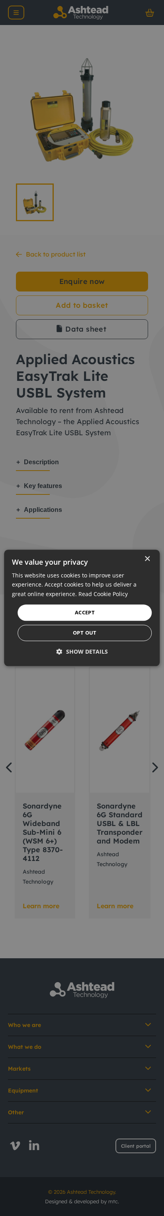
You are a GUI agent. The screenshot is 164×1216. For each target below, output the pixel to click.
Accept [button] (85, 612)
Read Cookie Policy (103, 594)
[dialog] (82, 608)
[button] (82, 651)
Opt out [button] (85, 633)
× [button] (147, 559)
